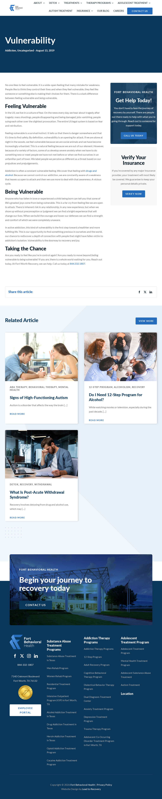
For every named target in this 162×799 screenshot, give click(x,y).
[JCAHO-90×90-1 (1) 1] (25, 686)
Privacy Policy (104, 784)
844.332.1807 (77, 263)
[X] (145, 292)
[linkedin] (36, 656)
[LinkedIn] (151, 292)
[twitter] (22, 656)
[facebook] (15, 656)
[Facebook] (139, 292)
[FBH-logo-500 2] (25, 635)
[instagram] (29, 656)
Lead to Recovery (91, 788)
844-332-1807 (25, 664)
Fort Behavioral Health (82, 784)
